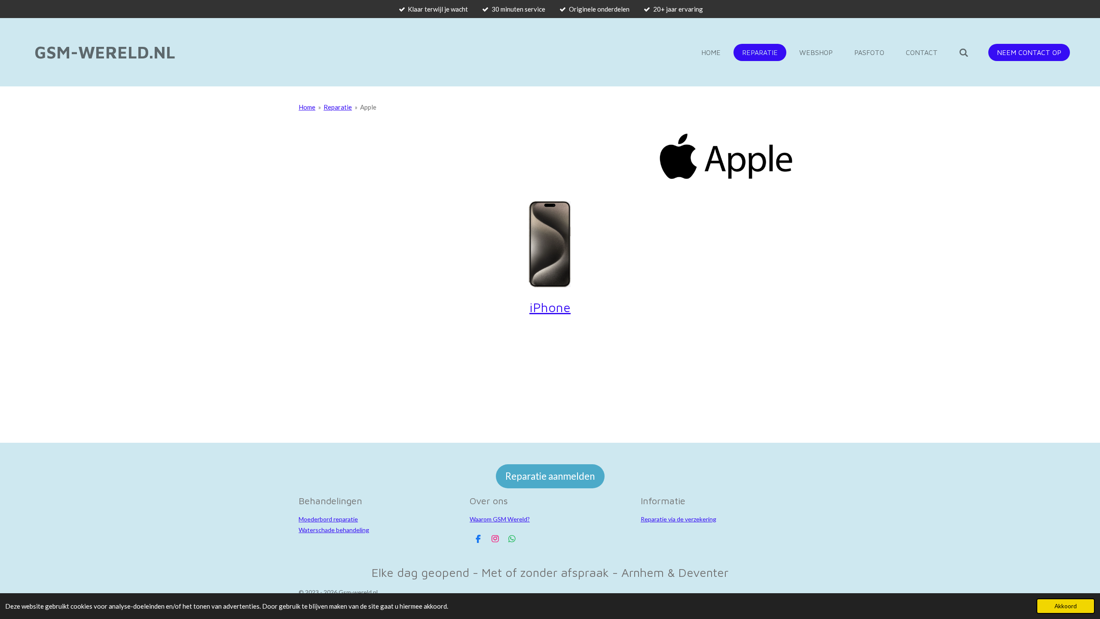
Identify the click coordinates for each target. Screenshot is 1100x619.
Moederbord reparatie (328, 519)
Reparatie (338, 107)
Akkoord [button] (1065, 606)
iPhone (550, 307)
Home (307, 107)
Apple (368, 107)
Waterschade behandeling (334, 529)
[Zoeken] (963, 52)
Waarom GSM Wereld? (500, 519)
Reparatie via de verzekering (678, 519)
